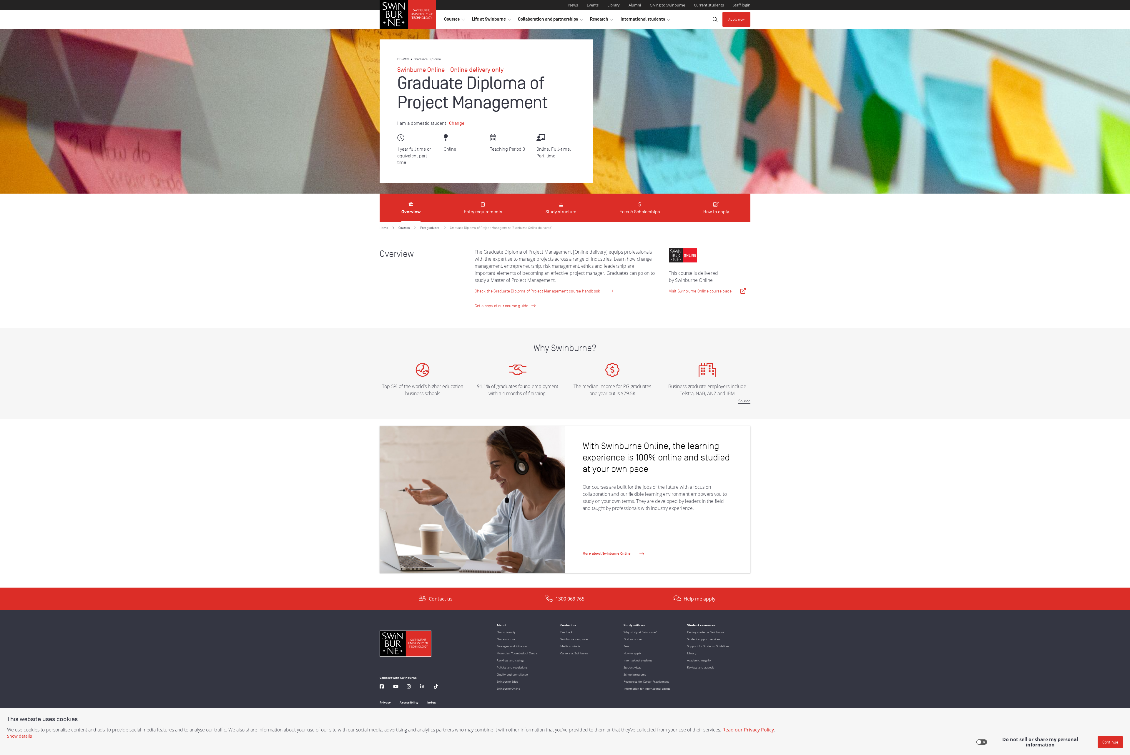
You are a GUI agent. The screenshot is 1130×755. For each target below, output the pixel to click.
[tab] (411, 208)
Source (744, 400)
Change (456, 123)
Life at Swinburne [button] (491, 20)
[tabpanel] (565, 405)
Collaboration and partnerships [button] (550, 20)
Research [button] (601, 20)
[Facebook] (382, 687)
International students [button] (645, 20)
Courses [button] (454, 20)
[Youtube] (395, 687)
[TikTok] (436, 687)
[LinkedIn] (422, 687)
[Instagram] (409, 687)
